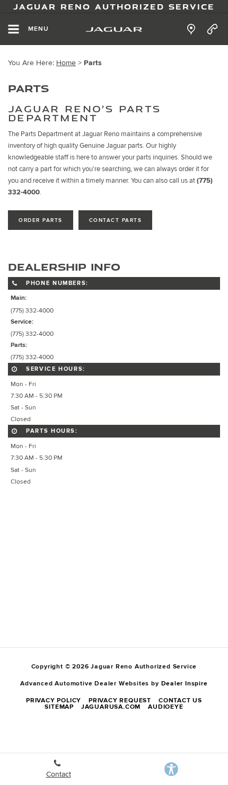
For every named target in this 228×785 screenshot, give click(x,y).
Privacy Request (120, 700)
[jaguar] (114, 29)
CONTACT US (180, 700)
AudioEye (165, 707)
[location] (191, 29)
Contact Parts (115, 220)
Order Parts (41, 220)
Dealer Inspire (184, 684)
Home (66, 62)
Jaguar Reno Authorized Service (114, 6)
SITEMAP (59, 707)
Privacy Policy (53, 700)
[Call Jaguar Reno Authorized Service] (212, 29)
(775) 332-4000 (32, 310)
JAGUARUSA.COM (111, 707)
